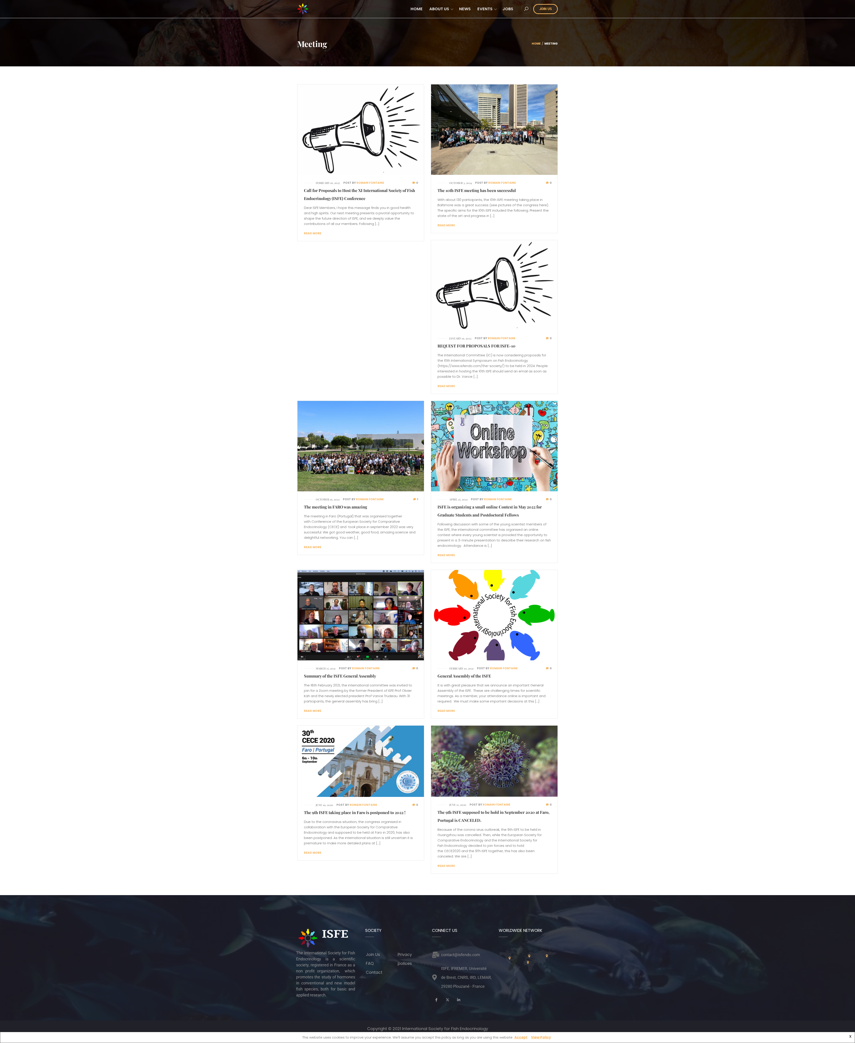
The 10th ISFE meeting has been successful (477, 190)
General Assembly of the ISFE (464, 676)
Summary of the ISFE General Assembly (340, 676)
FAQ (370, 963)
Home (536, 43)
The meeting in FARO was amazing (335, 507)
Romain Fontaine (370, 183)
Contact (374, 972)
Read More (312, 233)
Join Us (373, 954)
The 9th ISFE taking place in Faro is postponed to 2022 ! (354, 812)
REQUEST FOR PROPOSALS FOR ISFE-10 (476, 346)
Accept (520, 1037)
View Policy (541, 1037)
